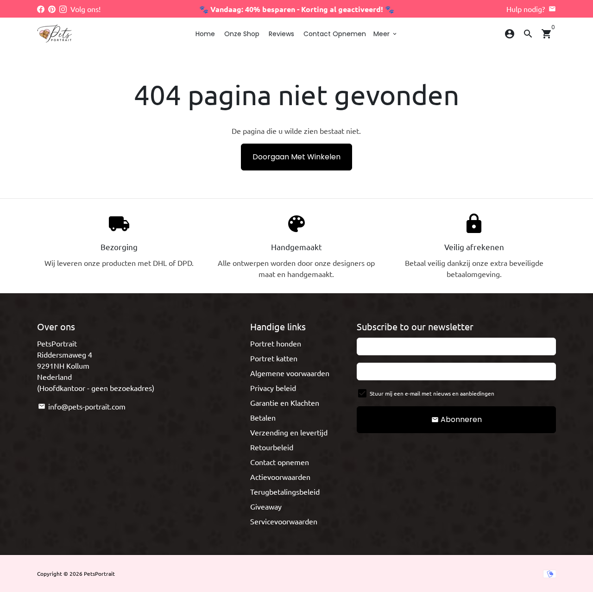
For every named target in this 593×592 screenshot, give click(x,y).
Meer (385, 33)
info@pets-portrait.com (82, 406)
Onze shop (241, 33)
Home (205, 33)
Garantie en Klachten (284, 402)
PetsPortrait (99, 573)
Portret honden (275, 343)
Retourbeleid (271, 447)
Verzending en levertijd (289, 432)
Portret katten (273, 358)
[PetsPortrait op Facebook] (40, 8)
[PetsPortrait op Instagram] (63, 8)
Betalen (263, 417)
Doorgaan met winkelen (296, 156)
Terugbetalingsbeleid (285, 491)
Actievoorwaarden (280, 476)
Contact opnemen (334, 33)
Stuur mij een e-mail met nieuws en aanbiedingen (432, 393)
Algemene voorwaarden (289, 373)
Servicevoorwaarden (283, 521)
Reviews (281, 33)
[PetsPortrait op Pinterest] (52, 8)
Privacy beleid (273, 387)
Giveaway (266, 506)
